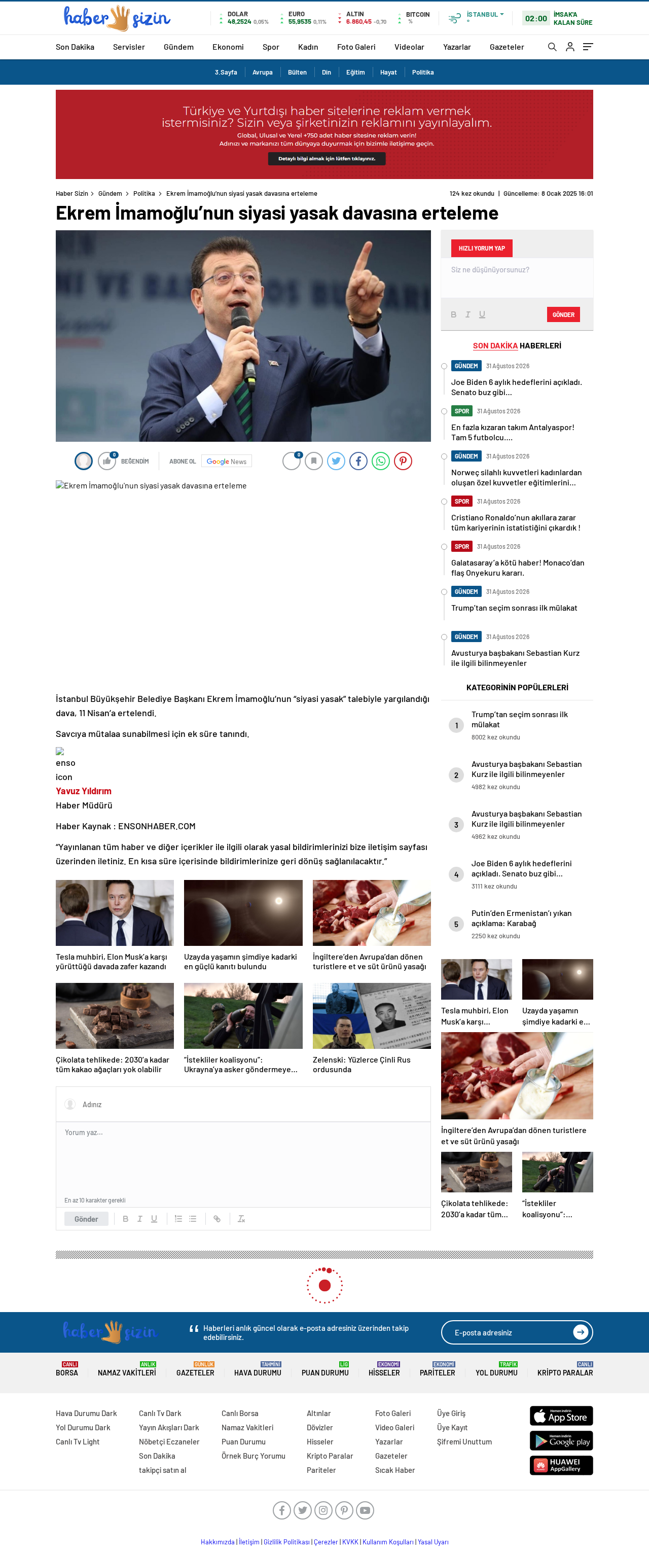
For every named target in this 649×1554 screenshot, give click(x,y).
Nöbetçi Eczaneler (169, 1441)
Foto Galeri (356, 46)
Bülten (297, 72)
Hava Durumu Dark (86, 1413)
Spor (271, 46)
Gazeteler (507, 46)
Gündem (179, 46)
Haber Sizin (72, 193)
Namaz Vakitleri (127, 1369)
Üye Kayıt (452, 1427)
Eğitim (355, 72)
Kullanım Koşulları (388, 1542)
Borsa (67, 1369)
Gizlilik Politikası (287, 1542)
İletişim (249, 1542)
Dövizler (320, 1427)
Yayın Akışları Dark (169, 1427)
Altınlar (319, 1413)
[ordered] (178, 1219)
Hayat (388, 72)
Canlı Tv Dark (160, 1413)
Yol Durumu (497, 1369)
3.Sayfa (226, 72)
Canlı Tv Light (78, 1441)
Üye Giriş (451, 1413)
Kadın (308, 46)
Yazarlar (457, 46)
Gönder (86, 1218)
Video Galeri (394, 1427)
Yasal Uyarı (433, 1542)
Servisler (129, 46)
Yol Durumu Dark (83, 1427)
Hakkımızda (218, 1542)
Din (326, 72)
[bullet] (193, 1219)
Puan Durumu (325, 1369)
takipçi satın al (163, 1469)
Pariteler (437, 1369)
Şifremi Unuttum (464, 1441)
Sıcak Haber (395, 1469)
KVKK (350, 1542)
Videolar (409, 46)
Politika (423, 72)
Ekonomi (228, 46)
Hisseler (384, 1369)
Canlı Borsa (240, 1413)
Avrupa (263, 72)
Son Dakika (75, 46)
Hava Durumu (257, 1369)
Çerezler (326, 1542)
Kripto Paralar (565, 1369)
